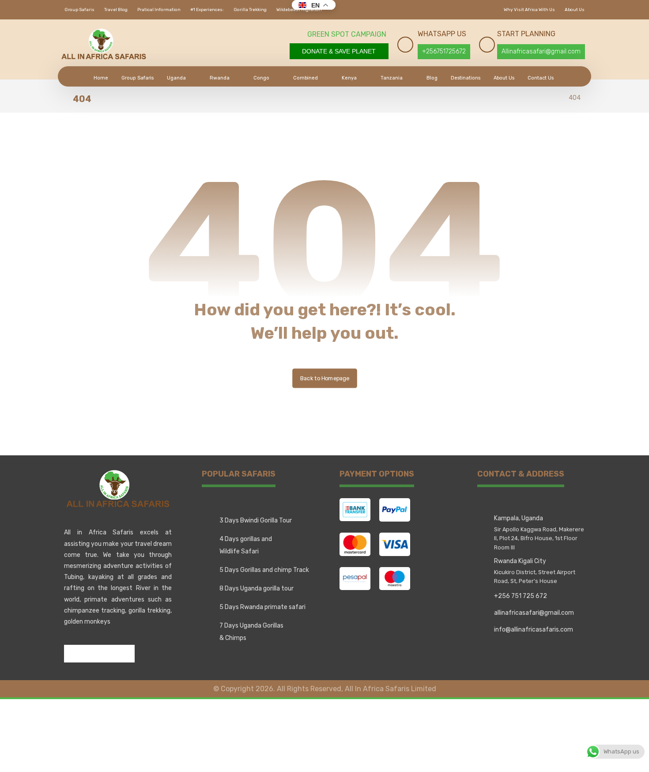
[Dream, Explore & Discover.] (104, 44)
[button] (73, 653)
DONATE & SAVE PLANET (339, 51)
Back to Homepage (324, 378)
